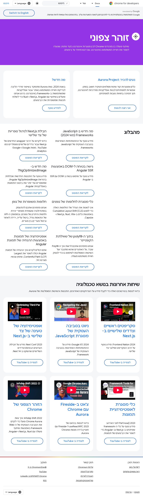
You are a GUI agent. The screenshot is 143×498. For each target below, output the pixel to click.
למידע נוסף (54, 108)
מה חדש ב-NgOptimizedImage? (32, 168)
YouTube (43, 471)
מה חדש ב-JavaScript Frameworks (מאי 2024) (77, 133)
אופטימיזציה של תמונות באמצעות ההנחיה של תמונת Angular (27, 240)
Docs (97, 3)
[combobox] (56, 3)
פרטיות (129, 492)
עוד (84, 3)
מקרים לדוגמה (87, 471)
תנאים (137, 492)
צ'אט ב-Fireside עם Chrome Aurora (75, 409)
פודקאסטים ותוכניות (84, 480)
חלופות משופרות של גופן (29, 202)
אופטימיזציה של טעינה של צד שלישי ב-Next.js (27, 330)
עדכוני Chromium (85, 467)
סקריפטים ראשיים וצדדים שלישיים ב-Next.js (118, 330)
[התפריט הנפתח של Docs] (91, 3)
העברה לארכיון (87, 476)
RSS (45, 480)
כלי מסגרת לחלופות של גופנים (72, 202)
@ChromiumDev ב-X (37, 467)
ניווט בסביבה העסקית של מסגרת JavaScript (72, 330)
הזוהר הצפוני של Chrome (27, 407)
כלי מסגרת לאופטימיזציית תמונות (122, 409)
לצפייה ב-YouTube (120, 362)
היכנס (6, 3)
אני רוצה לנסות (122, 108)
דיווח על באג (134, 467)
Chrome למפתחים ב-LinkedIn (33, 476)
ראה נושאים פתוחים (131, 471)
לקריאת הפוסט (80, 157)
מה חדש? (58, 80)
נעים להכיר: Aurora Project (116, 80)
